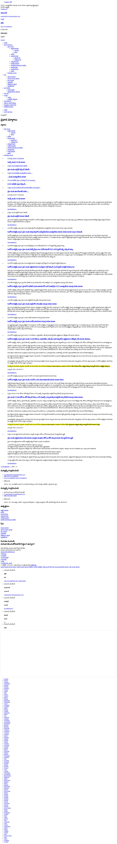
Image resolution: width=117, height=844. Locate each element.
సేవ (5, 75)
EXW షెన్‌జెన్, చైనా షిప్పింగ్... (17, 184)
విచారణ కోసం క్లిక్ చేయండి (8, 552)
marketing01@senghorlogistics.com (13, 595)
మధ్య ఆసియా (15, 69)
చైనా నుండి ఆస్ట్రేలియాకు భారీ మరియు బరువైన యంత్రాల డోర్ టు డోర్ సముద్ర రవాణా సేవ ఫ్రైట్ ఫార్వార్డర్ (40, 438)
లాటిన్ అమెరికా (15, 63)
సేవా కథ (6, 93)
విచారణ (10, 209)
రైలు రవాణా (11, 80)
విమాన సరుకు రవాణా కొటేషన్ (25, 567)
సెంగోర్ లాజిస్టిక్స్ (37, 567)
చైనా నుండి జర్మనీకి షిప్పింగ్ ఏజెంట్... (19, 169)
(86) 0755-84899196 (9, 581)
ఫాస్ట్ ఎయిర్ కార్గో (47, 567)
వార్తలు (6, 95)
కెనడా (15, 52)
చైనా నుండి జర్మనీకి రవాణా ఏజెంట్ (18, 216)
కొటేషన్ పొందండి (8, 106)
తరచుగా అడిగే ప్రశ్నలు (10, 103)
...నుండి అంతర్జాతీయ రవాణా (17, 177)
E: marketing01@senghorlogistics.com (14, 474)
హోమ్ (5, 43)
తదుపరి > (7, 466)
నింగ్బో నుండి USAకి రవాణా (16, 162)
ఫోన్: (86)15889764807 (10, 495)
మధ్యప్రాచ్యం (14, 67)
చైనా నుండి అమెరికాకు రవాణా (60, 567)
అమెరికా (16, 50)
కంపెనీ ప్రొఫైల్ (11, 90)
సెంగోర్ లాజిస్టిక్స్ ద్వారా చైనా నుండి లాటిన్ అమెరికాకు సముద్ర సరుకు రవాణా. (32, 321)
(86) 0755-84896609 (9, 478)
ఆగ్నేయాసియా (15, 61)
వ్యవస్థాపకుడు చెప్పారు (14, 91)
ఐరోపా (12, 54)
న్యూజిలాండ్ (17, 60)
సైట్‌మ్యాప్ (33, 565)
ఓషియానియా (14, 56)
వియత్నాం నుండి (12, 73)
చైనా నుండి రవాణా (74, 567)
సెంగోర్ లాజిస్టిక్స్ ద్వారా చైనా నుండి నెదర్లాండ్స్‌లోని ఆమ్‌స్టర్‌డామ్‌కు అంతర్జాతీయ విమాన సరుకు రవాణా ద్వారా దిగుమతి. (45, 232)
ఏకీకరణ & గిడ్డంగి (12, 84)
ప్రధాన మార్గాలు (8, 44)
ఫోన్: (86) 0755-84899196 (11, 476)
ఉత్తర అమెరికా (15, 48)
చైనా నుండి (11, 46)
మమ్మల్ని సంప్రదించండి (10, 105)
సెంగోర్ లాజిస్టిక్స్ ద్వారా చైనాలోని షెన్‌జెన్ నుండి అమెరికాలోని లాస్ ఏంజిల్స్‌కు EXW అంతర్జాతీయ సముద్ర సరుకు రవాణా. (45, 286)
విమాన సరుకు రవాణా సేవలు (8, 567)
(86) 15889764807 (21, 581)
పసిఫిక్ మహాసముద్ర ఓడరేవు (18, 65)
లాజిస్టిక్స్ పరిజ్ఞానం (12, 99)
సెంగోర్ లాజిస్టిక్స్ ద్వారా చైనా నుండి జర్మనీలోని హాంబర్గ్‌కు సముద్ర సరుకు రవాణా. (32, 304)
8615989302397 (8, 608)
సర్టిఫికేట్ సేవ (11, 86)
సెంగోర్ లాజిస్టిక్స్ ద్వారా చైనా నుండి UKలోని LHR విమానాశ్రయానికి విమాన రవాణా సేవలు (36, 379)
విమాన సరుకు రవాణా (13, 78)
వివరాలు (14, 209)
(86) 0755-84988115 (21, 478)
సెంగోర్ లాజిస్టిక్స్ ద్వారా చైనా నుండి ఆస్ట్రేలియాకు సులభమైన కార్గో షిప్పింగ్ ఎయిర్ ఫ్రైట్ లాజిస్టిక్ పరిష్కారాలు (41, 267)
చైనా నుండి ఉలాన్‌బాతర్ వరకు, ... (18, 191)
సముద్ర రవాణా (12, 76)
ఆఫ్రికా (12, 71)
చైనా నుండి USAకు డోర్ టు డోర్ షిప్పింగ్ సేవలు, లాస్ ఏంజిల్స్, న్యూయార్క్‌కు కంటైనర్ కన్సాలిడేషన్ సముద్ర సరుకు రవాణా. (45, 397)
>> (11, 466)
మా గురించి (7, 88)
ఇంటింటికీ (10, 82)
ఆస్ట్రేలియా (17, 58)
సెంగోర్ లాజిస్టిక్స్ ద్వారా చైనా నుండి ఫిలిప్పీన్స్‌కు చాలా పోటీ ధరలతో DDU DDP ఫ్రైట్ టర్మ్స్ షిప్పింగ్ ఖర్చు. (40, 249)
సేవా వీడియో (7, 101)
